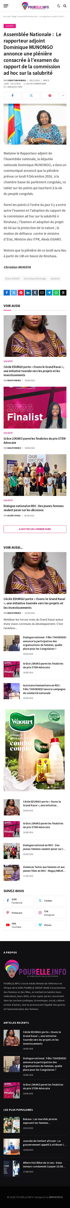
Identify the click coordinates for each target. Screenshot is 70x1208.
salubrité (55, 278)
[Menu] (6, 6)
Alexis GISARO (12, 278)
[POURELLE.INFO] (35, 6)
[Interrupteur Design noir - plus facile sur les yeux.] (58, 6)
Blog (14, 16)
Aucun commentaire (36, 83)
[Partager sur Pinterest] (50, 95)
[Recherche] (64, 6)
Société (9, 26)
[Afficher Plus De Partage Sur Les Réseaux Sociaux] (63, 95)
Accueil (7, 16)
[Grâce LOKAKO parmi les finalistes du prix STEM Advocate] (35, 407)
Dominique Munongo (35, 278)
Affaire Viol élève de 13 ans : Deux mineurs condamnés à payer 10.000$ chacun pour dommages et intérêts (44, 1166)
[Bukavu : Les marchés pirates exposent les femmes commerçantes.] (12, 1125)
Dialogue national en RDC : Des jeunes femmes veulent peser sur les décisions (34, 508)
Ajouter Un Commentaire (35, 529)
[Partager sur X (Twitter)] (31, 95)
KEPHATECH (56, 1197)
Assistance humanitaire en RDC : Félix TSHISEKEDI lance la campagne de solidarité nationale (44, 689)
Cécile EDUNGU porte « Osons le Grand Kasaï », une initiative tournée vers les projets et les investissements (34, 371)
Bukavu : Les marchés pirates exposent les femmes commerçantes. (40, 1122)
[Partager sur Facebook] (12, 95)
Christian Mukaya (16, 80)
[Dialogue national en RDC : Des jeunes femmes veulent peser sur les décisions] (35, 475)
